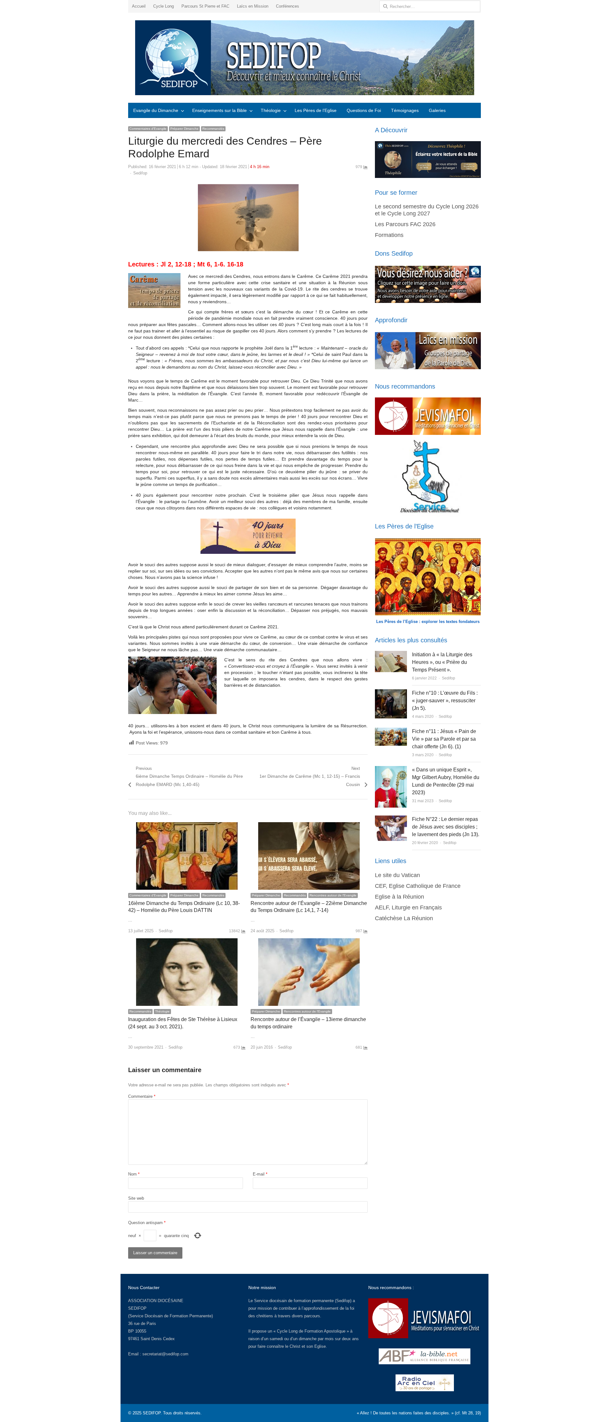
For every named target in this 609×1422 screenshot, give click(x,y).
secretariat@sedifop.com (165, 1354)
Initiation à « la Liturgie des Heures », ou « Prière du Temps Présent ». (442, 662)
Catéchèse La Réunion (404, 918)
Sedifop (140, 173)
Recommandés (213, 128)
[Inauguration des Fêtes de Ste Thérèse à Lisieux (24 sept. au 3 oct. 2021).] (187, 942)
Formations (389, 235)
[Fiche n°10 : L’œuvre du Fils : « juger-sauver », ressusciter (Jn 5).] (391, 693)
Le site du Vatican (397, 875)
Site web (136, 1198)
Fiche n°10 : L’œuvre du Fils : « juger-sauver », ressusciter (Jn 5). (445, 700)
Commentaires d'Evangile (148, 128)
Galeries (437, 110)
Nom (134, 1174)
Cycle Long (163, 6)
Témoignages (405, 110)
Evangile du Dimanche (155, 110)
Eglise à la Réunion (399, 897)
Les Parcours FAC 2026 (405, 224)
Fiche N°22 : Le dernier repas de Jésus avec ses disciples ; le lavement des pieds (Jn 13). (445, 826)
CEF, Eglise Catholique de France (418, 886)
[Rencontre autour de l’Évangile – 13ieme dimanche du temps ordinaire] (309, 942)
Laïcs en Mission (252, 6)
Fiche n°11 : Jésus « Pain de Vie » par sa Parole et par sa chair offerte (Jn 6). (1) (444, 739)
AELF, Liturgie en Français (408, 907)
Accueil (139, 6)
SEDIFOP (137, 1308)
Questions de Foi (364, 110)
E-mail (260, 1174)
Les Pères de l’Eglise (316, 110)
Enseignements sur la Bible (219, 110)
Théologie (271, 110)
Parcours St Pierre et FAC (205, 6)
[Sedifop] (304, 57)
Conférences (287, 6)
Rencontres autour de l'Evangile (333, 895)
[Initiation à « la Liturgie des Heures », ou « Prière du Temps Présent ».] (391, 654)
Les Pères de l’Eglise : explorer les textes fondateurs (428, 621)
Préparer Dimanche (184, 128)
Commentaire (141, 1096)
